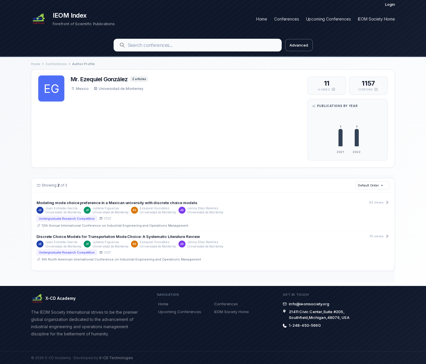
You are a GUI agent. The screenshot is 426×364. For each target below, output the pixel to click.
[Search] (122, 45)
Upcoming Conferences (328, 18)
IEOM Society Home (376, 18)
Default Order (368, 185)
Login (390, 4)
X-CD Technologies (116, 358)
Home (261, 18)
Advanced (299, 45)
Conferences (286, 18)
